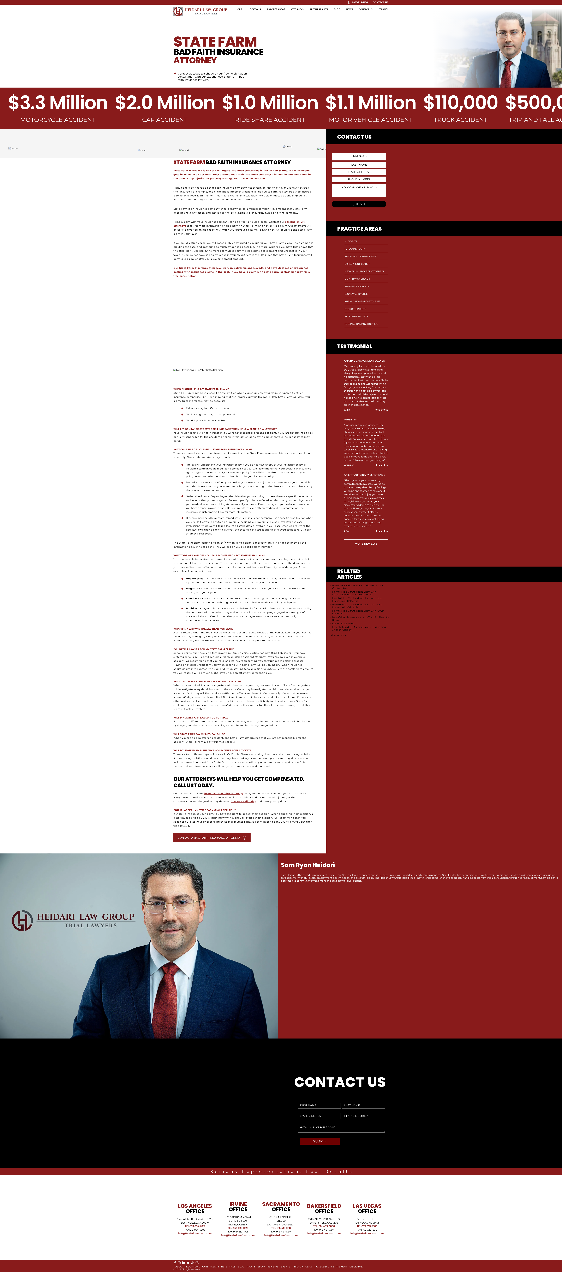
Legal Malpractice (356, 293)
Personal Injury (355, 248)
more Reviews (366, 543)
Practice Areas (276, 9)
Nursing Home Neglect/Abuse (362, 301)
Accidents (351, 241)
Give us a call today (243, 801)
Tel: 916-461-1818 (281, 1228)
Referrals (228, 1266)
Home (239, 9)
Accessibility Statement (331, 1266)
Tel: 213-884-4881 (195, 1226)
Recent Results (319, 9)
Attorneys (297, 9)
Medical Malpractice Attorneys (364, 271)
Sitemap (259, 1266)
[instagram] (179, 1263)
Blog (337, 9)
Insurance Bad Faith (357, 286)
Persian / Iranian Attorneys (361, 324)
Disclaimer (356, 1266)
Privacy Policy (302, 1266)
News (349, 9)
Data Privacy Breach (357, 278)
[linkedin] (183, 1263)
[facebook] (174, 1263)
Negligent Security (356, 316)
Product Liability (355, 309)
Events (285, 1266)
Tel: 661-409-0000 (324, 1226)
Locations (255, 9)
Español (384, 9)
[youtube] (197, 1263)
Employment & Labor (357, 263)
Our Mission (210, 1266)
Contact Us (381, 2)
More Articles (338, 635)
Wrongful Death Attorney (361, 256)
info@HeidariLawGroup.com (195, 1233)
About (179, 1266)
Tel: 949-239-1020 (238, 1228)
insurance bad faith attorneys (223, 793)
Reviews (272, 1266)
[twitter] (188, 1263)
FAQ (249, 1266)
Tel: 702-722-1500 (367, 1226)
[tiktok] (192, 1263)
